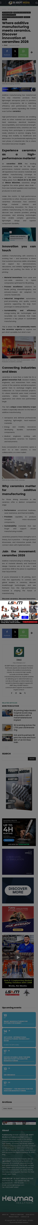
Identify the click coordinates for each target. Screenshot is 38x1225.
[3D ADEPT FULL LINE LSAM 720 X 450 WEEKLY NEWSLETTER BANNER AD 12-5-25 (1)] (19, 623)
